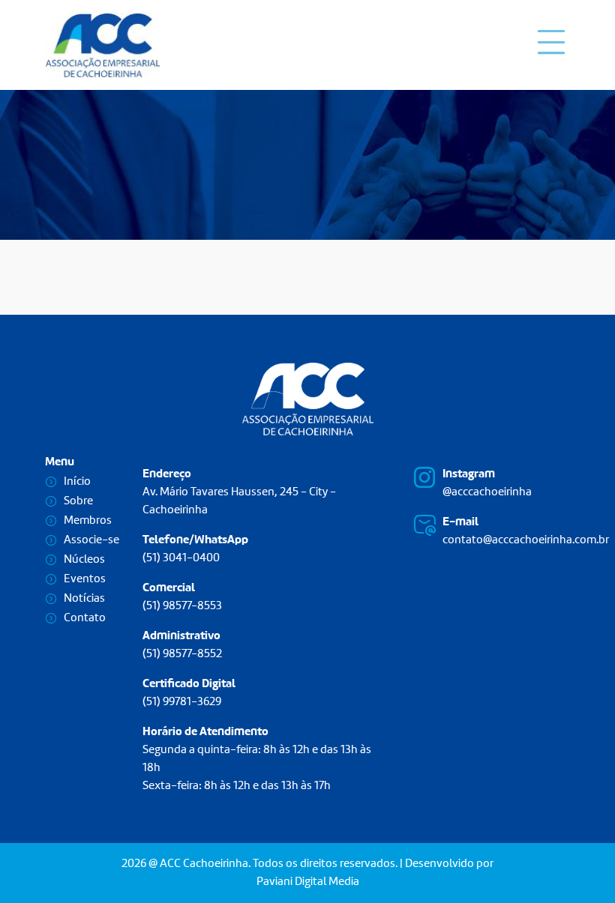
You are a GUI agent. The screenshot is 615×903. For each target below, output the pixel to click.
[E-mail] (424, 525)
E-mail (460, 522)
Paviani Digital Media (307, 882)
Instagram (468, 474)
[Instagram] (424, 477)
